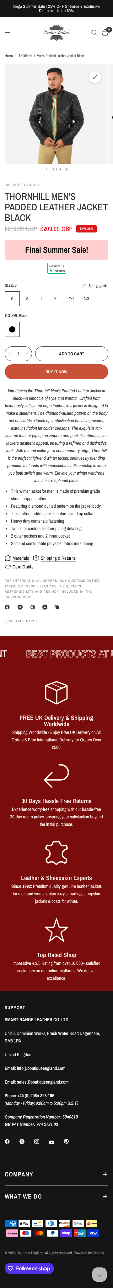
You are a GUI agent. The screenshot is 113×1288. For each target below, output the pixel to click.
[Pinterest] (34, 607)
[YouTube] (56, 1142)
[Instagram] (41, 1141)
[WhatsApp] (46, 607)
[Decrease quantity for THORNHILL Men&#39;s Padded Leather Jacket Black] (9, 354)
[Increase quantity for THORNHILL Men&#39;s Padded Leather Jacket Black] (27, 354)
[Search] (94, 32)
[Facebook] (8, 607)
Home (9, 55)
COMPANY (19, 1174)
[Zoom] (95, 77)
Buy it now (57, 372)
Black (12, 329)
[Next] (67, 169)
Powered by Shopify (89, 1253)
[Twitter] (26, 1141)
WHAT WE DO (23, 1196)
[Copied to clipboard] (58, 607)
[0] (104, 32)
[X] (21, 607)
